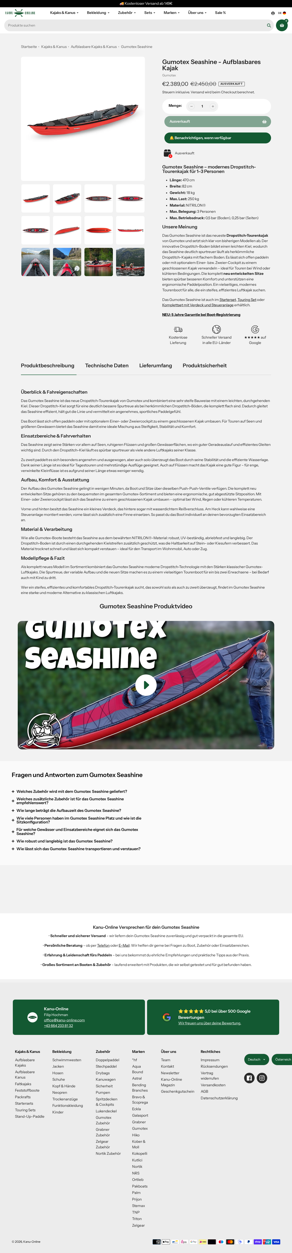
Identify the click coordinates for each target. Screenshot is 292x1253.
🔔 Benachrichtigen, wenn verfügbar (200, 138)
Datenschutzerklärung (219, 1098)
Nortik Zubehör (108, 1153)
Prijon (137, 1199)
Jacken (58, 1066)
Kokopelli (139, 1153)
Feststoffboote (27, 1090)
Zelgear (138, 1225)
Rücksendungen (214, 1066)
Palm (136, 1192)
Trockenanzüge (65, 1099)
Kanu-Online (31, 1242)
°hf (134, 1060)
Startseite (29, 47)
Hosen (57, 1073)
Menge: (175, 105)
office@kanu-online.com (64, 1020)
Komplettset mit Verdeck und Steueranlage (198, 305)
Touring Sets (25, 1110)
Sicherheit (104, 1086)
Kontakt (167, 1066)
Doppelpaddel (107, 1060)
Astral (137, 1078)
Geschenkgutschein (177, 1091)
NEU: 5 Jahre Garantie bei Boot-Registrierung (201, 315)
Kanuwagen (106, 1079)
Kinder (57, 1112)
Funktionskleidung (67, 1105)
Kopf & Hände (63, 1086)
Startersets (24, 1103)
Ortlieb (137, 1179)
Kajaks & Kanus (54, 47)
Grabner (139, 1122)
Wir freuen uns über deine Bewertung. (209, 1023)
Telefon (103, 945)
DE (280, 13)
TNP (136, 1212)
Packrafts (23, 1097)
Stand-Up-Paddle (29, 1116)
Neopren (59, 1092)
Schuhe (58, 1079)
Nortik (137, 1166)
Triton (137, 1219)
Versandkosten (213, 1085)
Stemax (138, 1206)
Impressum (210, 1060)
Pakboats (139, 1186)
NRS (135, 1173)
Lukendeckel (106, 1111)
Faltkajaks (23, 1084)
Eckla (136, 1109)
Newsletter (170, 1073)
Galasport (140, 1115)
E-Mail (124, 945)
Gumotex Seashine (136, 47)
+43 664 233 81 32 (58, 1026)
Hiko (136, 1135)
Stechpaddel (106, 1066)
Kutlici (137, 1160)
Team (165, 1060)
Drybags (103, 1073)
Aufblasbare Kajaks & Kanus (94, 47)
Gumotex (169, 75)
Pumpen (103, 1092)
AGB (204, 1091)
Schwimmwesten (66, 1060)
